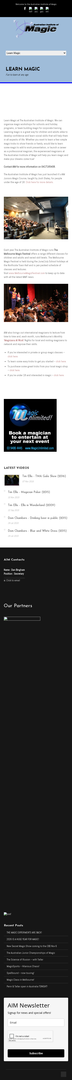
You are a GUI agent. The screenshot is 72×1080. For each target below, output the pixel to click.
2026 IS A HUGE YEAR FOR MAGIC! (23, 939)
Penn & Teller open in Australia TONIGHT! (27, 986)
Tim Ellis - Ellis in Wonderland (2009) (31, 505)
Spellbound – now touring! (20, 973)
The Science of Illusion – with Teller (25, 959)
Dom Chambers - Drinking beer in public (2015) (37, 518)
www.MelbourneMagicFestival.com (27, 273)
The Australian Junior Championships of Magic (31, 952)
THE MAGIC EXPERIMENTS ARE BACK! (24, 932)
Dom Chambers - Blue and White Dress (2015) (37, 531)
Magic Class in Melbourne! (20, 979)
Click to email (13, 580)
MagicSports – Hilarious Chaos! (23, 966)
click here (13, 356)
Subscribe (36, 1053)
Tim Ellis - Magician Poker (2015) (29, 492)
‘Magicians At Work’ (14, 340)
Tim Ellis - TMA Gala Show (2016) (44, 476)
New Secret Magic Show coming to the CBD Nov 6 (32, 946)
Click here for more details (39, 182)
